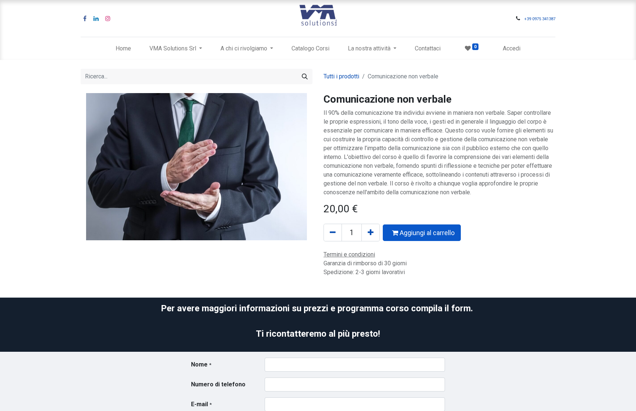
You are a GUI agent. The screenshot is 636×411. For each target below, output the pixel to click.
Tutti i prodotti (341, 76)
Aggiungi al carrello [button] (426, 233)
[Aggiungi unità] (370, 232)
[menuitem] (123, 48)
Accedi (511, 48)
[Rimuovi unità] (333, 232)
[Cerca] (304, 76)
